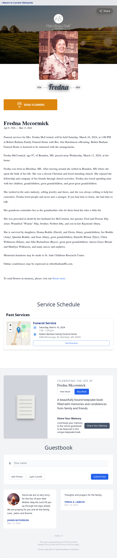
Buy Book (81, 391)
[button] (18, 330)
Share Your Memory (97, 425)
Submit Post (100, 476)
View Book (65, 391)
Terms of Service (67, 544)
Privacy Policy (50, 544)
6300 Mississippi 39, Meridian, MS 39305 (60, 337)
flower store (58, 278)
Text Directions (71, 343)
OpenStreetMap (62, 549)
